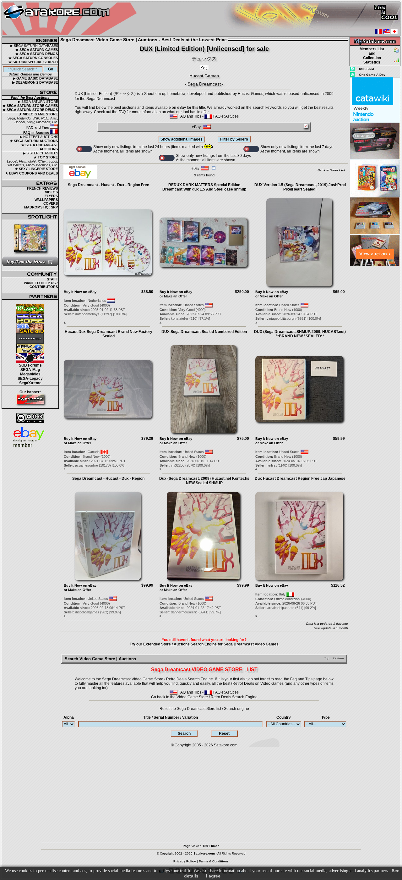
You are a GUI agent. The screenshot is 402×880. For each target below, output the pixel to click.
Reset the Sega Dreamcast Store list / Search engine (204, 708)
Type (325, 717)
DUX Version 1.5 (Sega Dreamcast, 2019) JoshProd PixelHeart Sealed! (300, 187)
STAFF (52, 279)
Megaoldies (30, 374)
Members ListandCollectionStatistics (372, 55)
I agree (213, 875)
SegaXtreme (30, 383)
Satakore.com (225, 745)
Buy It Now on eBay (80, 292)
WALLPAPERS (46, 200)
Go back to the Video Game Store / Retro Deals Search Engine (204, 697)
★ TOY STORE (46, 157)
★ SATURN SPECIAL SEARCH (33, 62)
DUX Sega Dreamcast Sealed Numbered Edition (204, 331)
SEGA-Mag (30, 370)
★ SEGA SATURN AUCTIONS (34, 141)
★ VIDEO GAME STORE (38, 114)
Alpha (68, 717)
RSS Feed (366, 69)
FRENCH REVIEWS (42, 188)
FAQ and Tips (38, 127)
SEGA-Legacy (30, 378)
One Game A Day (372, 74)
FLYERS (51, 196)
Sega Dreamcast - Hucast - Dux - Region (108, 478)
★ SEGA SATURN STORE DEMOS (30, 110)
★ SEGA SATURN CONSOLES (33, 58)
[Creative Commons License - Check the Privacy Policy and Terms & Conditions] (30, 418)
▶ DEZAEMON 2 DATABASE (35, 82)
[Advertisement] (375, 361)
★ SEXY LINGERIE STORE (36, 169)
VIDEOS (51, 192)
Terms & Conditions (214, 861)
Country (283, 717)
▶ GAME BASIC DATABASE (35, 78)
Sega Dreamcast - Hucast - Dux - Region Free (108, 185)
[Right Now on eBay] (80, 178)
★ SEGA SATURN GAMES (36, 50)
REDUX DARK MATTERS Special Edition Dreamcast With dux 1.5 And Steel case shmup (204, 187)
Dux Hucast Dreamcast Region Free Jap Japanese (300, 478)
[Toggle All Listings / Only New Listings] (84, 149)
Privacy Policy (184, 861)
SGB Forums (30, 365)
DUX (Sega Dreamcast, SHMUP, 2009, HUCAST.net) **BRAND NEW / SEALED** (300, 333)
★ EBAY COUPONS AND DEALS (31, 173)
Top (326, 658)
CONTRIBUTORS (44, 287)
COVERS (50, 203)
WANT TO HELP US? (41, 283)
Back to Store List (331, 170)
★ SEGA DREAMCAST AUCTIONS (39, 147)
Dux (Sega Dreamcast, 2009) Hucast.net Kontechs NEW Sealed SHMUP (204, 480)
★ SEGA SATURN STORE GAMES (30, 106)
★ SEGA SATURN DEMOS (36, 54)
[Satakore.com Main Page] (71, 19)
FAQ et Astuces (36, 133)
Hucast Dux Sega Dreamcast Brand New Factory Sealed (108, 333)
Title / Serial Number (170, 717)
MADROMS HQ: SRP (41, 207)
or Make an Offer (173, 296)
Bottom (338, 658)
